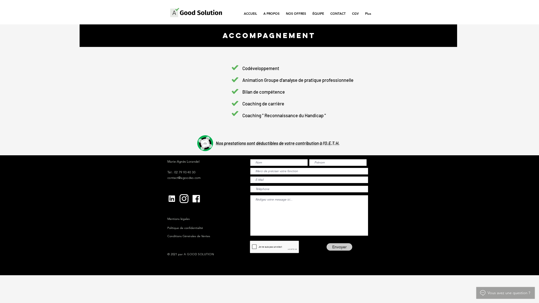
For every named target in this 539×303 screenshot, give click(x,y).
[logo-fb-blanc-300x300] (196, 198)
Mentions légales (178, 219)
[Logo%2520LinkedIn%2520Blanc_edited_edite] (171, 198)
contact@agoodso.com (184, 178)
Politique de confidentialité (185, 228)
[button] (296, 13)
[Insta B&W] (184, 198)
